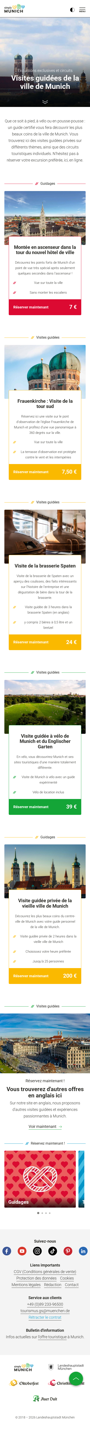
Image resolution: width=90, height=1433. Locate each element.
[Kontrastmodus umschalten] (72, 8)
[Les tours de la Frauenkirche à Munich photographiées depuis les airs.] (45, 372)
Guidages (47, 183)
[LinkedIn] (83, 1251)
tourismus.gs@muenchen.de (45, 1310)
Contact (72, 1284)
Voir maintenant (43, 1126)
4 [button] (49, 1213)
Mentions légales (26, 1284)
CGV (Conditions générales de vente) (45, 1271)
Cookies (67, 1278)
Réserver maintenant (31, 307)
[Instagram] (37, 1251)
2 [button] (42, 1213)
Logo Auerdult (45, 1398)
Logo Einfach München (23, 1367)
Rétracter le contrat (45, 1317)
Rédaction (52, 1284)
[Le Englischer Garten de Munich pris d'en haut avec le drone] (45, 707)
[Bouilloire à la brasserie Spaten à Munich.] (45, 537)
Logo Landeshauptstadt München (66, 1367)
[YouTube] (22, 1251)
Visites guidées (47, 337)
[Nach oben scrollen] (76, 1379)
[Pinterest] (68, 1251)
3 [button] (46, 1213)
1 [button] (38, 1213)
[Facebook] (6, 1251)
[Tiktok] (52, 1251)
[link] (45, 307)
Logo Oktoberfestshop (23, 1382)
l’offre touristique (52, 1337)
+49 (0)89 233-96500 (45, 1304)
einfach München (15, 8)
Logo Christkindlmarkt (66, 1382)
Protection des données (36, 1278)
